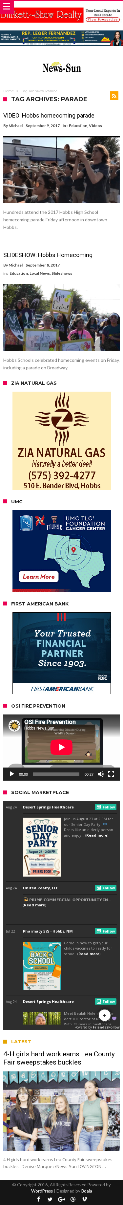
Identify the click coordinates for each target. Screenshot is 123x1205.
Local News (40, 273)
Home (8, 91)
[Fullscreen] (111, 774)
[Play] (12, 774)
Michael (16, 125)
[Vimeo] (84, 1199)
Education (78, 125)
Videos (95, 125)
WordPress (42, 1191)
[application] (61, 747)
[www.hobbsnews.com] (61, 60)
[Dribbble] (73, 1199)
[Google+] (61, 1199)
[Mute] (100, 774)
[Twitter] (50, 1199)
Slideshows (61, 273)
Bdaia (86, 1191)
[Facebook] (38, 1199)
